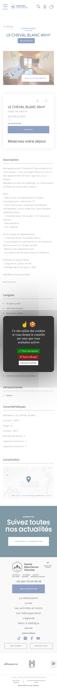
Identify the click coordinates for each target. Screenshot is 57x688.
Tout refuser (29, 357)
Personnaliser (28, 362)
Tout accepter (29, 351)
